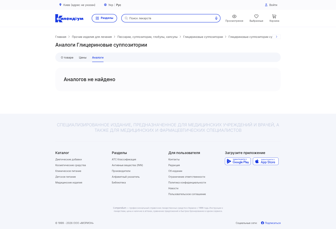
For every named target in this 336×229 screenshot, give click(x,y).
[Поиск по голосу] (216, 18)
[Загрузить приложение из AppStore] (266, 161)
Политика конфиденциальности (187, 182)
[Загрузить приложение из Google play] (238, 161)
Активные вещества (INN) (127, 165)
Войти (273, 5)
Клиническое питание (68, 170)
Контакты (174, 159)
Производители (121, 170)
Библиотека (119, 182)
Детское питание (65, 176)
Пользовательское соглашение (187, 194)
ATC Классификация (124, 159)
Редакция (174, 165)
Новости (173, 188)
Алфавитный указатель (126, 176)
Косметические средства (70, 165)
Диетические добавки (68, 159)
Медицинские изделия (68, 182)
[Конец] (276, 37)
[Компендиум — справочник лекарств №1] (69, 18)
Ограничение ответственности (186, 176)
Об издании (175, 170)
